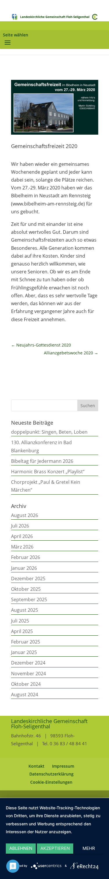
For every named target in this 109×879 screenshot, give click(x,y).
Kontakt (36, 766)
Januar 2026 (24, 568)
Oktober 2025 (26, 589)
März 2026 (22, 547)
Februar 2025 (25, 642)
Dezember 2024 (28, 663)
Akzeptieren (55, 848)
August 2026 (24, 515)
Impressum (63, 766)
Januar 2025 (24, 652)
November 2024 (28, 673)
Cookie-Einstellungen (51, 782)
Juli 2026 (20, 526)
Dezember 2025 (28, 578)
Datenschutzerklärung (51, 774)
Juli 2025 (20, 621)
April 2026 (22, 536)
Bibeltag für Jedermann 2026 (42, 461)
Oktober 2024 (26, 684)
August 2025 (24, 610)
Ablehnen (20, 848)
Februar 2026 (25, 557)
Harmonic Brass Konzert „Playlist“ (48, 471)
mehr (89, 848)
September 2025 (29, 599)
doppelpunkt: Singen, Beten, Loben (49, 432)
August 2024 (24, 694)
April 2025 (22, 631)
